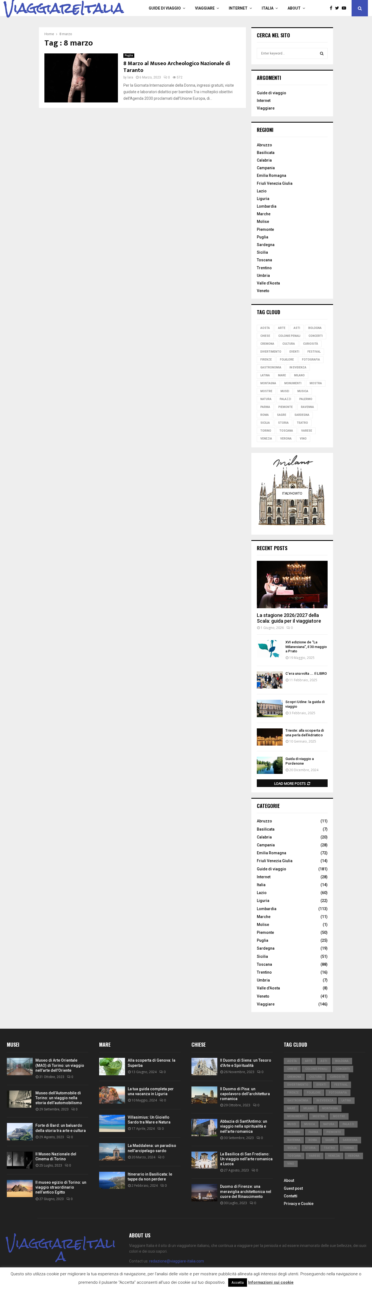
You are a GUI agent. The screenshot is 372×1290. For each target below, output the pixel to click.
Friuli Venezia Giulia (274, 183)
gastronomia (270, 367)
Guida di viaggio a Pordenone (299, 761)
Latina (265, 375)
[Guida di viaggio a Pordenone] (270, 765)
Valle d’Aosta (268, 283)
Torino (265, 430)
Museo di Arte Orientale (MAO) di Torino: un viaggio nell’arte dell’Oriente (59, 1065)
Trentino (264, 268)
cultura (288, 343)
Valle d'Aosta (268, 988)
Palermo (305, 399)
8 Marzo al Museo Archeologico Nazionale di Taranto (176, 67)
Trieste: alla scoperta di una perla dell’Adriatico (304, 732)
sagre (281, 414)
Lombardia (266, 206)
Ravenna (307, 406)
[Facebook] (332, 8)
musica (302, 391)
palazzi (285, 399)
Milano (299, 375)
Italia (267, 8)
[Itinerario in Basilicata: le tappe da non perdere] (112, 1180)
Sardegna (266, 245)
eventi (294, 351)
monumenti (292, 383)
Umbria (263, 275)
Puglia (129, 55)
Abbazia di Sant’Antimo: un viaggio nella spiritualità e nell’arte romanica (243, 1126)
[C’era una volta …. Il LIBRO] (270, 680)
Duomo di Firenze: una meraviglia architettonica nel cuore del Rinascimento (245, 1191)
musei (284, 391)
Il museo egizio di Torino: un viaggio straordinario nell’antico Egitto (60, 1187)
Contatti (290, 1196)
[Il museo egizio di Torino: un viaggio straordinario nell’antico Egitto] (20, 1188)
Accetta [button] (237, 1282)
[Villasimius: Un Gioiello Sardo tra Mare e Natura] (112, 1123)
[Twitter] (338, 8)
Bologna (315, 327)
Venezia (266, 438)
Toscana (264, 260)
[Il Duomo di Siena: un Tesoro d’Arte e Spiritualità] (204, 1066)
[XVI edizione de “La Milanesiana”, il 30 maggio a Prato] (270, 648)
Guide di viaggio (165, 8)
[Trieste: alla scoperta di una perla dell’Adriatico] (270, 737)
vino (303, 438)
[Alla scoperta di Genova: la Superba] (112, 1066)
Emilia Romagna (271, 175)
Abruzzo (264, 145)
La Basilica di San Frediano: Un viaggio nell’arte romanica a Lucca (246, 1159)
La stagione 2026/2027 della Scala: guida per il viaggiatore (289, 618)
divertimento (270, 351)
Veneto (263, 291)
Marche (263, 214)
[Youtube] (345, 8)
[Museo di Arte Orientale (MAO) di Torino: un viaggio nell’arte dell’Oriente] (20, 1066)
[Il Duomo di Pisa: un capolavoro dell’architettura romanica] (204, 1095)
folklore (287, 359)
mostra (316, 383)
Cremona (267, 343)
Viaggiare (205, 8)
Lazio (262, 191)
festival (314, 351)
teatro (302, 422)
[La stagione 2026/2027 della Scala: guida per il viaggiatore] (292, 584)
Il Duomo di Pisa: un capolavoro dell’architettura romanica (245, 1094)
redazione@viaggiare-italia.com (176, 1261)
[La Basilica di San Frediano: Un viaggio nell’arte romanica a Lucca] (204, 1160)
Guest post (293, 1188)
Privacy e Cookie (298, 1203)
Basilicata (266, 152)
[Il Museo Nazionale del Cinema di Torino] (20, 1160)
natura (266, 399)
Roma (264, 414)
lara (130, 77)
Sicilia (262, 252)
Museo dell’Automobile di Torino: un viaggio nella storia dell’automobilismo (58, 1098)
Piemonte (265, 229)
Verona (286, 438)
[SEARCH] (322, 53)
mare (282, 375)
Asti (297, 327)
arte (281, 327)
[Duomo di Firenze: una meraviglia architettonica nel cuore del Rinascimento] (204, 1192)
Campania (266, 168)
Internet (238, 8)
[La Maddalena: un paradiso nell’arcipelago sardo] (112, 1151)
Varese (306, 430)
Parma (265, 406)
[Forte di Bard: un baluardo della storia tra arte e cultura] (20, 1131)
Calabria (264, 160)
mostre (266, 391)
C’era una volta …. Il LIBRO (306, 673)
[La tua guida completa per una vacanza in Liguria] (112, 1095)
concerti (316, 335)
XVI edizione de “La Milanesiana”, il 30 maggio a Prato (306, 646)
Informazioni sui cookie (271, 1282)
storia (283, 422)
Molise (263, 221)
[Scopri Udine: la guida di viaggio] (270, 708)
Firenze (266, 359)
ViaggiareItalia (64, 8)
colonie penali (289, 335)
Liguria (263, 198)
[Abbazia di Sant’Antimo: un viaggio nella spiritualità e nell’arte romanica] (204, 1127)
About (294, 8)
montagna (268, 383)
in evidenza (297, 367)
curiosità (310, 343)
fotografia (311, 359)
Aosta (265, 327)
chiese (265, 335)
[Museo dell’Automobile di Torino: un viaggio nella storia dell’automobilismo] (20, 1099)
